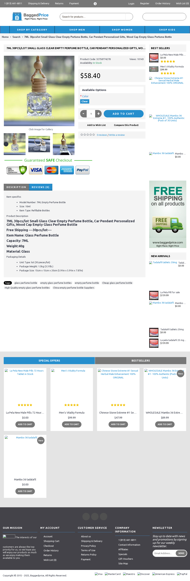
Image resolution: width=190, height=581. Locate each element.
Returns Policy (88, 554)
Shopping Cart (51, 541)
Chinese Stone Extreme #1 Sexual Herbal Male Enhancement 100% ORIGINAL (119, 412)
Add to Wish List (96, 125)
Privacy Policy (88, 546)
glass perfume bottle (25, 283)
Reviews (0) (41, 187)
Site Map (123, 563)
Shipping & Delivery (91, 541)
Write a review (117, 135)
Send (181, 553)
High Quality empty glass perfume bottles (27, 287)
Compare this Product (126, 125)
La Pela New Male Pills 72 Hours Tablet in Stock (173, 55)
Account (48, 536)
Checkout (49, 546)
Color (85, 96)
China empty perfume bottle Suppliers (73, 287)
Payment (86, 559)
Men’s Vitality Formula (172, 66)
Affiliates (123, 549)
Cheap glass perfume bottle (117, 283)
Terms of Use (88, 550)
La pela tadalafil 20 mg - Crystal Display (173, 340)
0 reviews (102, 135)
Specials (122, 554)
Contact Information (129, 544)
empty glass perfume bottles (56, 283)
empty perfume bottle (87, 283)
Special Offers (49, 360)
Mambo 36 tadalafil (180, 153)
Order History (51, 550)
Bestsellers (141, 360)
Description (16, 187)
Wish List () (50, 560)
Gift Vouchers (125, 558)
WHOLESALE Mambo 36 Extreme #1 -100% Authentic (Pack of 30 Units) (165, 412)
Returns (48, 555)
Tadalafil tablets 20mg (182, 263)
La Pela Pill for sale (170, 292)
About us (86, 536)
